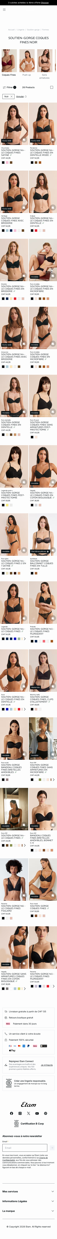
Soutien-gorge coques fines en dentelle (11, 425)
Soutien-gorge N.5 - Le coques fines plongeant (42, 631)
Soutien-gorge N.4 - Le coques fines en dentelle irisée (42, 152)
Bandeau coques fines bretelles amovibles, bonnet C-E (41, 839)
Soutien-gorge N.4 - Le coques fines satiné (13, 152)
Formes (45, 30)
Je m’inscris (47, 1065)
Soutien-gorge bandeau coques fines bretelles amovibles (11, 769)
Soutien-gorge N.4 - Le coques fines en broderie (13, 289)
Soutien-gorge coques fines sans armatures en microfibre (41, 769)
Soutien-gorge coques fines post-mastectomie (12, 495)
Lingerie (20, 30)
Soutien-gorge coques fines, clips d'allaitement (41, 699)
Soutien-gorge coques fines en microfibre (40, 357)
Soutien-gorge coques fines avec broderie (12, 221)
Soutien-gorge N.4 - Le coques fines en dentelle (42, 221)
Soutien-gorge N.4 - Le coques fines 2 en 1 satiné (13, 563)
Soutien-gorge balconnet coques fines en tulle (41, 563)
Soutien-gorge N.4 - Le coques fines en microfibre (42, 289)
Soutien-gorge (33, 30)
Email (5, 1141)
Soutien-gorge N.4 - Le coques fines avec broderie (14, 357)
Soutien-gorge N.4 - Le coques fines (13, 630)
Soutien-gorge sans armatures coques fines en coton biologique (13, 978)
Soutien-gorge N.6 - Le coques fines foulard (13, 908)
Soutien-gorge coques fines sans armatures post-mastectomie (41, 426)
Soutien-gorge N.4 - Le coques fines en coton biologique (42, 495)
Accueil (11, 30)
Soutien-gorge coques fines (39, 907)
